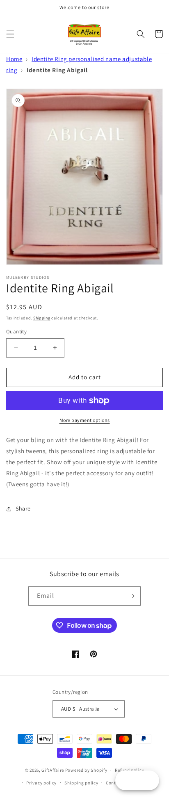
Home (14, 59)
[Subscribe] (131, 596)
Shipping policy (81, 783)
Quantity (16, 331)
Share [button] (23, 508)
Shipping (41, 318)
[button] (10, 34)
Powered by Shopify (86, 770)
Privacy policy (41, 783)
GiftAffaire (52, 770)
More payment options (84, 420)
